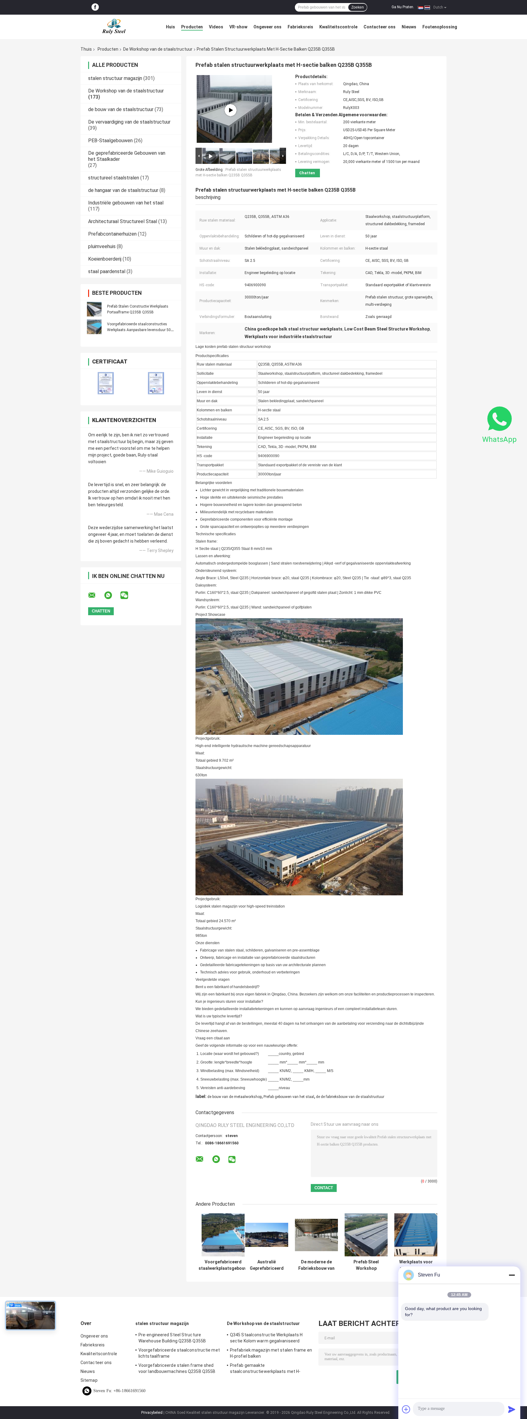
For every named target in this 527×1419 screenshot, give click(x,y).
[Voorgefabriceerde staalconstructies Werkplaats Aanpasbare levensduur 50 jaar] (94, 327)
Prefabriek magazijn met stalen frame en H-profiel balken (271, 1353)
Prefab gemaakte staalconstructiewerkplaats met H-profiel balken (265, 1369)
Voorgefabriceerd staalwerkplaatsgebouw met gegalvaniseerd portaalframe (223, 1265)
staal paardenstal (106, 271)
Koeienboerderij (104, 259)
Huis (170, 26)
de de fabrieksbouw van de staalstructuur (350, 1097)
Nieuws (409, 26)
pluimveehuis (102, 246)
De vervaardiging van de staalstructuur (129, 122)
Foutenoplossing (439, 26)
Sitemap (89, 1380)
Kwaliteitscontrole (338, 26)
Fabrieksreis (300, 26)
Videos (216, 26)
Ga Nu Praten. (403, 7)
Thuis (86, 49)
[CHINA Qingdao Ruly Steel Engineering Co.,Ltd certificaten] (106, 383)
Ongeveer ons (267, 26)
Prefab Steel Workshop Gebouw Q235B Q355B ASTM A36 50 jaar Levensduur (366, 1265)
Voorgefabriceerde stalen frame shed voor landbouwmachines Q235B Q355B (176, 1368)
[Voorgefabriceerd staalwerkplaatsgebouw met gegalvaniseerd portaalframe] (223, 1234)
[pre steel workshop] (230, 110)
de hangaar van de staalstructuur (123, 190)
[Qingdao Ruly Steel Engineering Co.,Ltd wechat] (128, 595)
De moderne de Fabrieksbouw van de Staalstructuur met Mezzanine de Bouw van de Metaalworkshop (316, 1265)
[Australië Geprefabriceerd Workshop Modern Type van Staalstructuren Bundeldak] (266, 1234)
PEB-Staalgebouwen (110, 140)
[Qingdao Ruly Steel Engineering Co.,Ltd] (114, 27)
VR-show (238, 26)
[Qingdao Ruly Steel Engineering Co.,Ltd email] (95, 595)
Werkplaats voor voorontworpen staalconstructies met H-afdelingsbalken (415, 1265)
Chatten (307, 173)
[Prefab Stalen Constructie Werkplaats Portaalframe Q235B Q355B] (94, 309)
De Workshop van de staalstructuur (157, 49)
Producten (192, 26)
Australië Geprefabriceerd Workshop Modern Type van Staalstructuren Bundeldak (266, 1265)
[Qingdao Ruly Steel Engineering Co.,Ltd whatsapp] (112, 595)
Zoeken (357, 7)
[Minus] (511, 1275)
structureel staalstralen (113, 178)
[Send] (512, 1409)
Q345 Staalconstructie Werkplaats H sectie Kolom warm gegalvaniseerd (266, 1337)
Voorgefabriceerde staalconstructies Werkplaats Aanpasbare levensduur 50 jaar (139, 330)
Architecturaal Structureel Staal (122, 221)
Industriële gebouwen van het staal (125, 203)
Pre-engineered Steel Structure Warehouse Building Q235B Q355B (172, 1337)
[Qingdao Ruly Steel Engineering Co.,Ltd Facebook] (95, 7)
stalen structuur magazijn (115, 78)
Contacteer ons (380, 26)
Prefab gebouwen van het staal (289, 1097)
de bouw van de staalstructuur (120, 109)
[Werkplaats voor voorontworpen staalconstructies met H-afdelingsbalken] (415, 1234)
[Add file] (406, 1409)
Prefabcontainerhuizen (112, 234)
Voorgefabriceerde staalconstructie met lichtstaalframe (179, 1353)
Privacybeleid (152, 1412)
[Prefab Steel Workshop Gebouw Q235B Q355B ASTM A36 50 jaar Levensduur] (366, 1234)
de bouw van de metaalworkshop (234, 1097)
